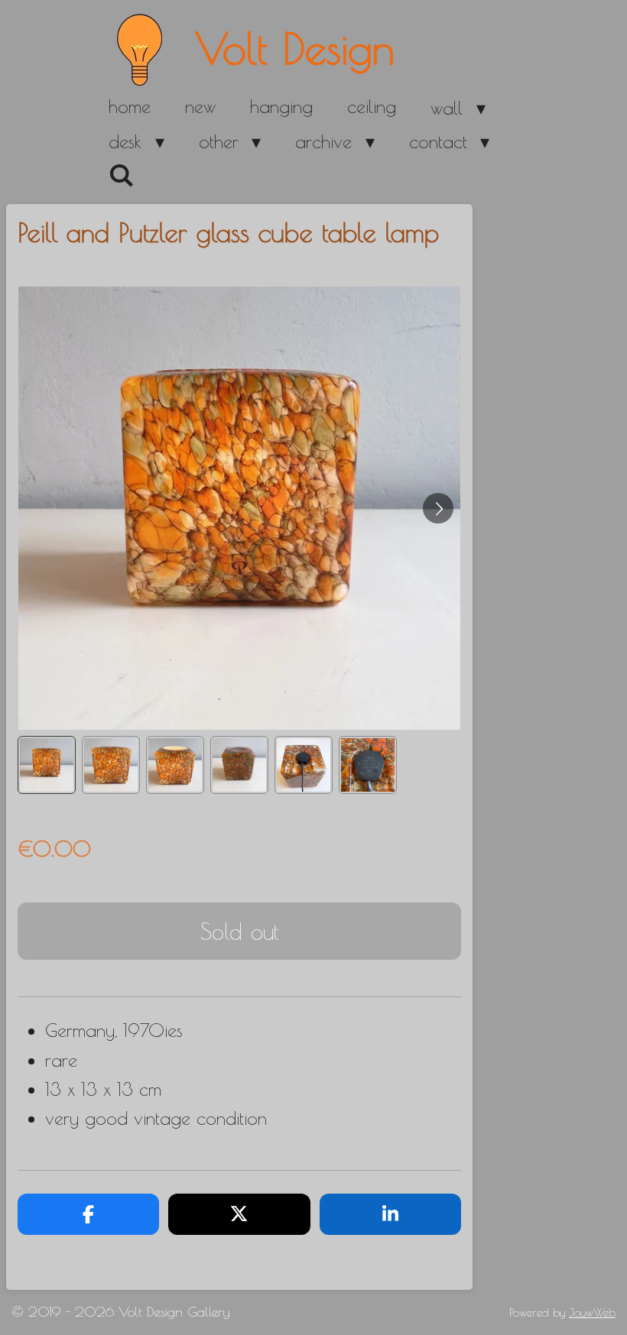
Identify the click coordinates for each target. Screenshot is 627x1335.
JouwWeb (592, 1312)
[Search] (121, 176)
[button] (47, 765)
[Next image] (438, 508)
